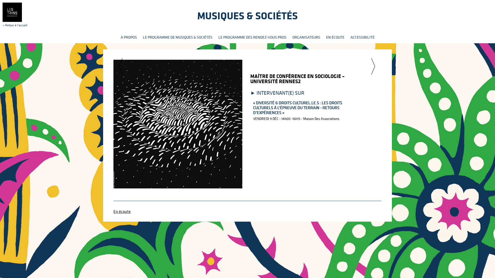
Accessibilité (362, 37)
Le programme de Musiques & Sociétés (177, 37)
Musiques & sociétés (247, 15)
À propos (129, 37)
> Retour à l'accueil (15, 25)
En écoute (335, 37)
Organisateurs (306, 37)
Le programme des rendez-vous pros (252, 37)
